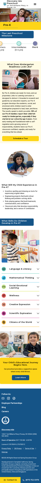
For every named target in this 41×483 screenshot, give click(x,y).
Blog (4, 407)
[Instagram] (8, 398)
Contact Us (12, 480)
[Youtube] (3, 398)
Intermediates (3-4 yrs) (18, 48)
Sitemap (5, 452)
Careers (5, 411)
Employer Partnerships (12, 403)
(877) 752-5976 (32, 480)
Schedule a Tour (20, 138)
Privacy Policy (6, 448)
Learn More (20, 378)
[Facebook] (14, 398)
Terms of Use (29, 448)
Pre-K (35, 47)
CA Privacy (18, 448)
